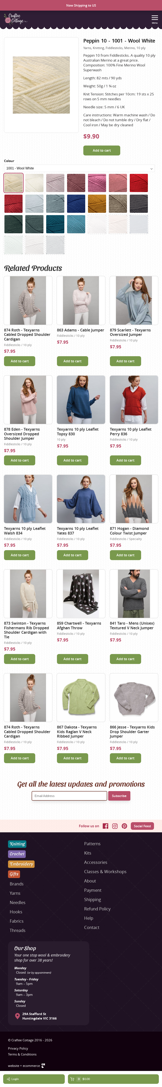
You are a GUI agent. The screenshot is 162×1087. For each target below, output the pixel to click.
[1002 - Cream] (34, 182)
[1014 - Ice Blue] (34, 203)
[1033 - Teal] (76, 224)
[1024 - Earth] (117, 203)
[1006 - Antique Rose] (76, 182)
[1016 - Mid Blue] (76, 203)
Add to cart (102, 150)
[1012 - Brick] (13, 203)
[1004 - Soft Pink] (117, 224)
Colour (9, 161)
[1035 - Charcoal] (55, 244)
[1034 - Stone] (34, 244)
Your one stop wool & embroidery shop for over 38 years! (42, 957)
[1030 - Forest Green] (13, 224)
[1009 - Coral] (117, 182)
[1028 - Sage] (13, 244)
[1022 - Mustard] (97, 203)
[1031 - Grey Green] (34, 224)
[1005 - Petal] (55, 182)
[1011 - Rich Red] (138, 182)
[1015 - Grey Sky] (55, 203)
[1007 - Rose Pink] (97, 182)
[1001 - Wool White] (13, 182)
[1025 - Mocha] (138, 203)
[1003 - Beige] (97, 224)
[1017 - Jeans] (138, 224)
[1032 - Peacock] (55, 224)
